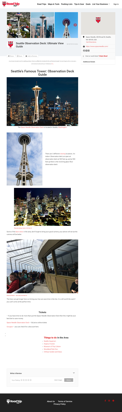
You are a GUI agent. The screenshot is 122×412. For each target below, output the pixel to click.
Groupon (10, 327)
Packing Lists (66, 4)
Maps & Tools (53, 4)
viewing (62, 154)
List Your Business (100, 4)
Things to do (50, 337)
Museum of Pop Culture (52, 346)
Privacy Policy (60, 404)
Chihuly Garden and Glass (53, 352)
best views (19, 232)
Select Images (58, 380)
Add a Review (32, 56)
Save (20, 56)
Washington (62, 127)
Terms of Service (65, 401)
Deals (88, 4)
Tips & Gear (79, 4)
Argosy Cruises (49, 344)
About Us (51, 401)
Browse (69, 380)
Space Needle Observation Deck (32, 127)
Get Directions (91, 42)
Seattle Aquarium (50, 341)
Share (11, 56)
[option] (18, 25)
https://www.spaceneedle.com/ (97, 46)
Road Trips (41, 4)
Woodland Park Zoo (51, 349)
